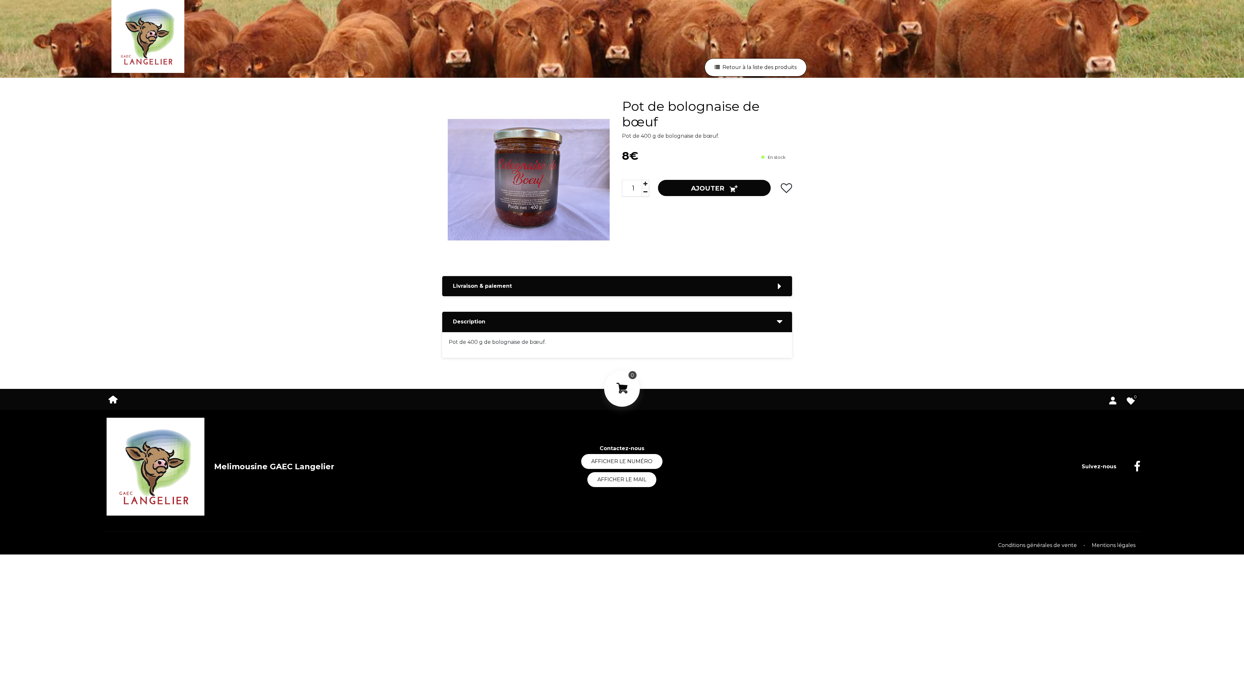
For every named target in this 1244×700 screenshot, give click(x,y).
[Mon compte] (1113, 399)
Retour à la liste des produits (759, 67)
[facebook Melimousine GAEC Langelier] (1132, 467)
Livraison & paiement (482, 286)
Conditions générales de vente (1038, 545)
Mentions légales (1113, 545)
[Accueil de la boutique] (113, 399)
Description (469, 322)
